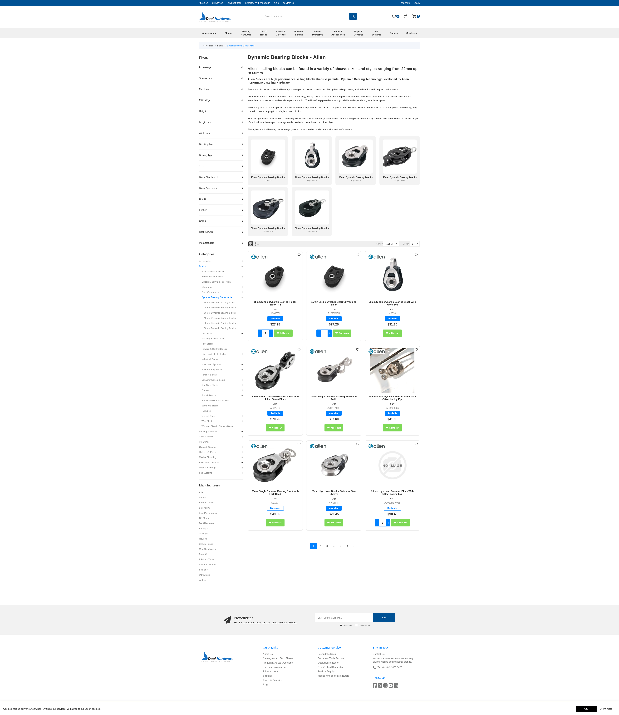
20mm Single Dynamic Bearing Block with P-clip (333, 398)
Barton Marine (206, 502)
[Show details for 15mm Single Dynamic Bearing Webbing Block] (334, 276)
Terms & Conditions (273, 680)
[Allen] (259, 257)
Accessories (205, 261)
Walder (202, 580)
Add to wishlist (299, 255)
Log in (417, 3)
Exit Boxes (206, 333)
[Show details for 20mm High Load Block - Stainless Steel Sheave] (334, 465)
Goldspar (203, 533)
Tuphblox (206, 411)
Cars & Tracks (206, 436)
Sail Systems (205, 472)
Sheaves (205, 390)
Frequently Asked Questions (278, 662)
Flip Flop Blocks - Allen (213, 338)
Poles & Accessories (209, 462)
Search (353, 16)
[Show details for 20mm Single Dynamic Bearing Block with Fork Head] (275, 465)
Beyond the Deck (327, 654)
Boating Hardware (208, 431)
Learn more (606, 708)
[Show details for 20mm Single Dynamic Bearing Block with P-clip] (334, 370)
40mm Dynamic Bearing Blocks (220, 318)
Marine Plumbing (207, 457)
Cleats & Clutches (208, 447)
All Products (208, 46)
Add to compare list (299, 264)
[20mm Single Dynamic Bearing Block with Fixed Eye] (392, 276)
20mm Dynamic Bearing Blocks (220, 307)
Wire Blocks (207, 421)
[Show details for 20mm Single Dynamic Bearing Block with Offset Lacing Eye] (392, 370)
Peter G (203, 554)
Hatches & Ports (207, 452)
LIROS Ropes (206, 544)
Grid (250, 243)
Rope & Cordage (207, 467)
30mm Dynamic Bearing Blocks (220, 312)
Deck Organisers (210, 292)
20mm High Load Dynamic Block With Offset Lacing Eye (392, 492)
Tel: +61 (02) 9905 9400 (390, 667)
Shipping (267, 675)
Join (384, 617)
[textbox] (305, 16)
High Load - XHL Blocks (213, 354)
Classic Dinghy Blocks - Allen (216, 281)
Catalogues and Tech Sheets (278, 658)
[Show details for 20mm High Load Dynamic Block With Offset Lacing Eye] (392, 465)
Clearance (206, 287)
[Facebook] (375, 685)
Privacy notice (270, 671)
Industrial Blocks (209, 359)
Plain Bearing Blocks (211, 369)
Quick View (299, 259)
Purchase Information (274, 667)
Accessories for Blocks (212, 271)
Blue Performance (208, 513)
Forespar (203, 528)
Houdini (203, 538)
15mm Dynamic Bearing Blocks (220, 302)
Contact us (379, 654)
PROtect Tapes (206, 559)
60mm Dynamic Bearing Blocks (220, 328)
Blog (265, 684)
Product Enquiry (326, 671)
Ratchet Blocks (209, 374)
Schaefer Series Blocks (213, 380)
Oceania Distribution (328, 662)
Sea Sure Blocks (209, 385)
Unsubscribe (364, 625)
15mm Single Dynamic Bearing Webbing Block (333, 303)
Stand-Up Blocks (209, 405)
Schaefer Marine (207, 564)
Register (405, 3)
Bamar (202, 497)
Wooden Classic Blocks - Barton (217, 426)
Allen (201, 492)
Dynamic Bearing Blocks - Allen (217, 297)
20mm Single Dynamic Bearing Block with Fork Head (275, 492)
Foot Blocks (207, 343)
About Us (268, 654)
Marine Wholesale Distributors (333, 675)
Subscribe (347, 625)
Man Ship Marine (207, 549)
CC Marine (204, 518)
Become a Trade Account (331, 658)
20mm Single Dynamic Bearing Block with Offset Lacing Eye (392, 398)
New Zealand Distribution (331, 667)
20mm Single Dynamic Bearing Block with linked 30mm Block (275, 398)
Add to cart (285, 333)
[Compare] (405, 16)
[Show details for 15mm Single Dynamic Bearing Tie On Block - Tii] (275, 276)
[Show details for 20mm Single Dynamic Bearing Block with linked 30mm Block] (275, 370)
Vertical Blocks (208, 416)
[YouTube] (391, 685)
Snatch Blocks (208, 395)
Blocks (202, 266)
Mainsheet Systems (211, 364)
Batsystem (204, 507)
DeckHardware (206, 523)
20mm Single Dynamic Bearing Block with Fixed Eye (392, 303)
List (257, 243)
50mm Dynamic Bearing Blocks (220, 323)
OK (586, 708)
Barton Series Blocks (212, 276)
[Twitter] (380, 685)
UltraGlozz (204, 575)
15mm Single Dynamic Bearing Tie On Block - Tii (275, 303)
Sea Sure (204, 569)
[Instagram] (386, 685)
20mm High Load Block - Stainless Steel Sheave (333, 492)
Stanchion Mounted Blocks (215, 400)
